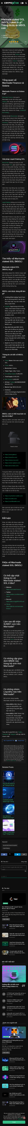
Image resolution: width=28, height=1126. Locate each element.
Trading (12, 382)
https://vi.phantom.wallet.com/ (14, 496)
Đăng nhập (24, 861)
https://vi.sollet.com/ (11, 498)
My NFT (5, 35)
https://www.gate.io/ (11, 454)
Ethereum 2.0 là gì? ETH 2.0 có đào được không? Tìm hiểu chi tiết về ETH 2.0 (17, 1076)
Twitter (20, 732)
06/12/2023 (12, 1061)
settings (23, 1117)
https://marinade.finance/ (13, 589)
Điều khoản (14, 760)
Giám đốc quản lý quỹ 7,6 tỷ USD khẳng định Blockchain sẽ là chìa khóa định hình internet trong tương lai (17, 934)
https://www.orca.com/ (11, 460)
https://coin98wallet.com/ (12, 501)
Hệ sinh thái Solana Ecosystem (10, 845)
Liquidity (7, 306)
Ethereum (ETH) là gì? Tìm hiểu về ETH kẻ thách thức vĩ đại (17, 1059)
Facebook (5, 734)
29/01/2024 (12, 945)
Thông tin (5, 37)
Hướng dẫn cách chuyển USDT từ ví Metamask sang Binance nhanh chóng (16, 1014)
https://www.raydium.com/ (12, 463)
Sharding (5, 122)
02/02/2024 (12, 928)
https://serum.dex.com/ (12, 465)
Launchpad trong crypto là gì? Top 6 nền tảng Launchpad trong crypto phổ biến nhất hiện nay (16, 1007)
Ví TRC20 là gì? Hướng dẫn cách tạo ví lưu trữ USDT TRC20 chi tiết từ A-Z (16, 994)
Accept (14, 1122)
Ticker (7, 365)
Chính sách (9, 760)
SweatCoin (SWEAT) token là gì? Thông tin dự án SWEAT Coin (15, 1000)
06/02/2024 (5, 910)
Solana (17, 54)
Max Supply (8, 379)
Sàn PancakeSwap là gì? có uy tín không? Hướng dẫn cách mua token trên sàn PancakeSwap (17, 1085)
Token (7, 360)
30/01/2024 (12, 937)
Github (8, 604)
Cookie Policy (21, 1119)
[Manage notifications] (24, 1118)
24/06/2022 (12, 1079)
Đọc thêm (6, 919)
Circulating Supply (10, 374)
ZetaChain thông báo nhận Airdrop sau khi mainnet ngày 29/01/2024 (17, 943)
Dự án (11, 37)
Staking (4, 101)
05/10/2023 (14, 35)
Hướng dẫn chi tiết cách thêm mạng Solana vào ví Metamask (10, 985)
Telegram (13, 734)
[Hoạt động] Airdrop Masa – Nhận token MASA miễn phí (16, 925)
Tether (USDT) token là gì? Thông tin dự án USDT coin (16, 1067)
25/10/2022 (12, 1088)
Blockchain (14, 116)
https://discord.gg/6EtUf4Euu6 (15, 601)
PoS (10, 165)
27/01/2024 (12, 954)
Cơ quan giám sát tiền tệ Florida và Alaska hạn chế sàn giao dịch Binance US (17, 952)
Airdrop (5, 903)
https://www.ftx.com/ (11, 457)
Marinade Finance (7, 97)
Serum (15, 61)
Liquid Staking (6, 202)
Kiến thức (5, 1036)
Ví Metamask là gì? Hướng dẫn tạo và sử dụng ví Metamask (12, 1041)
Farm (12, 639)
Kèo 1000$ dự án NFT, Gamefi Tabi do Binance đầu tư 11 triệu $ (12, 907)
